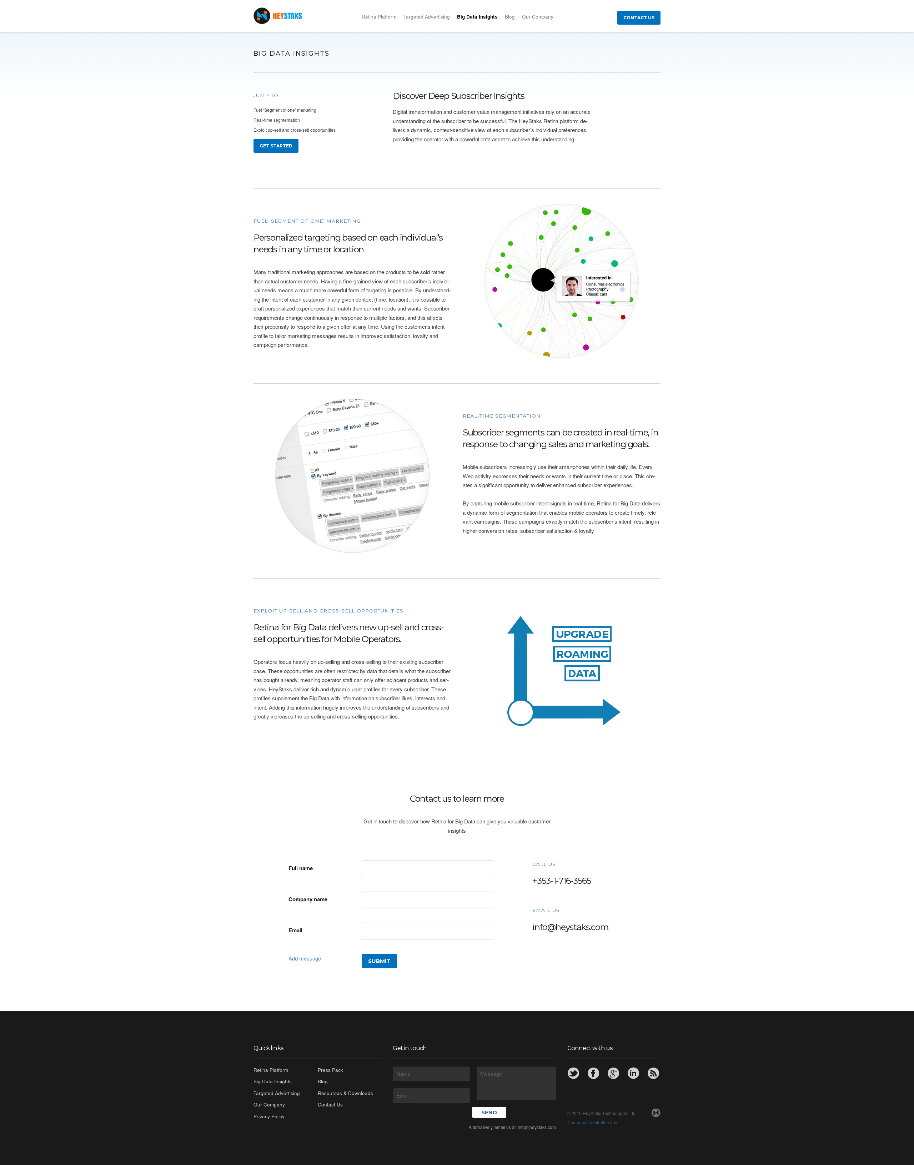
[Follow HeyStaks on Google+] (613, 1073)
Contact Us (638, 17)
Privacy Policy (269, 1116)
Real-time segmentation (276, 120)
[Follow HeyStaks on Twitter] (573, 1073)
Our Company (537, 16)
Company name (307, 899)
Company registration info (592, 1122)
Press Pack (330, 1069)
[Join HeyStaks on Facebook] (593, 1073)
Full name (300, 868)
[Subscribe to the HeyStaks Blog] (653, 1073)
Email (295, 930)
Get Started (276, 145)
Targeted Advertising (426, 16)
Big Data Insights (477, 16)
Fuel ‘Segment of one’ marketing (284, 110)
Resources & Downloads (345, 1093)
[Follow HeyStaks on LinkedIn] (633, 1073)
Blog (510, 16)
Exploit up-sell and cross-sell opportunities (294, 130)
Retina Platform (379, 16)
